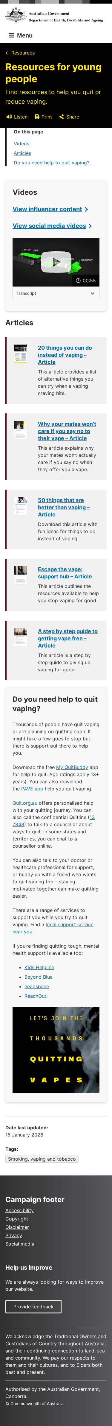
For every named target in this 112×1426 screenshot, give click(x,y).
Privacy (13, 1235)
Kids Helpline (39, 967)
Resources (23, 53)
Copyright (16, 1219)
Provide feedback (33, 1307)
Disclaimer (17, 1227)
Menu (24, 35)
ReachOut (35, 996)
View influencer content (47, 209)
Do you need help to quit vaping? (51, 163)
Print (47, 117)
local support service (69, 924)
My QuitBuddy (72, 767)
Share (72, 117)
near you (22, 932)
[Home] (56, 15)
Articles (22, 153)
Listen (20, 117)
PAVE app (32, 789)
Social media (19, 1244)
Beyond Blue (38, 977)
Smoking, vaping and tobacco (42, 1159)
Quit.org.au (25, 803)
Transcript (26, 293)
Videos (21, 144)
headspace (36, 986)
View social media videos (49, 225)
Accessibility (19, 1210)
